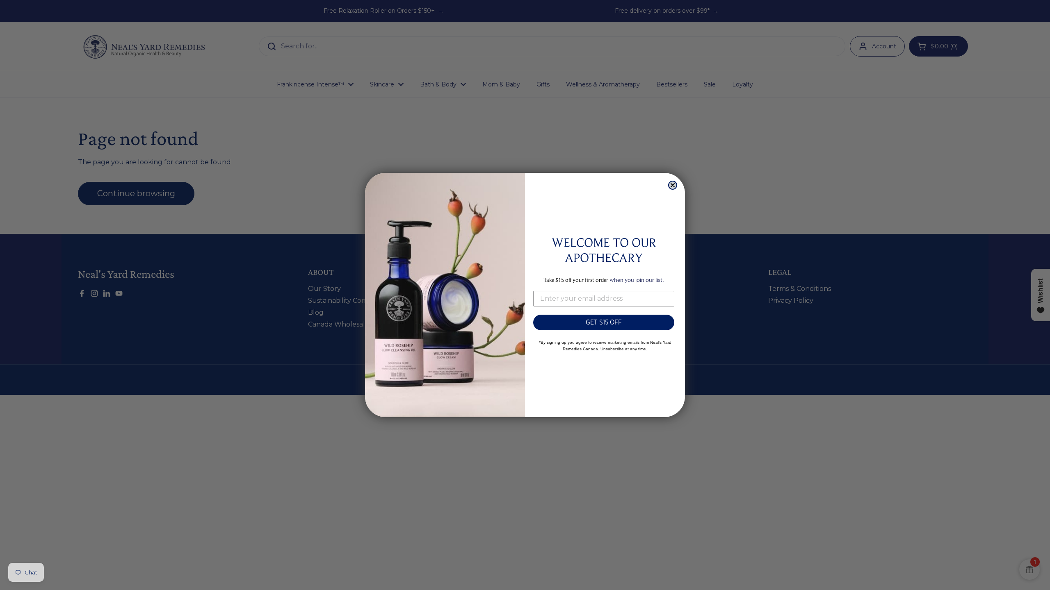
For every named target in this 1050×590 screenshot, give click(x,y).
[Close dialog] (673, 185)
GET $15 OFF (604, 322)
